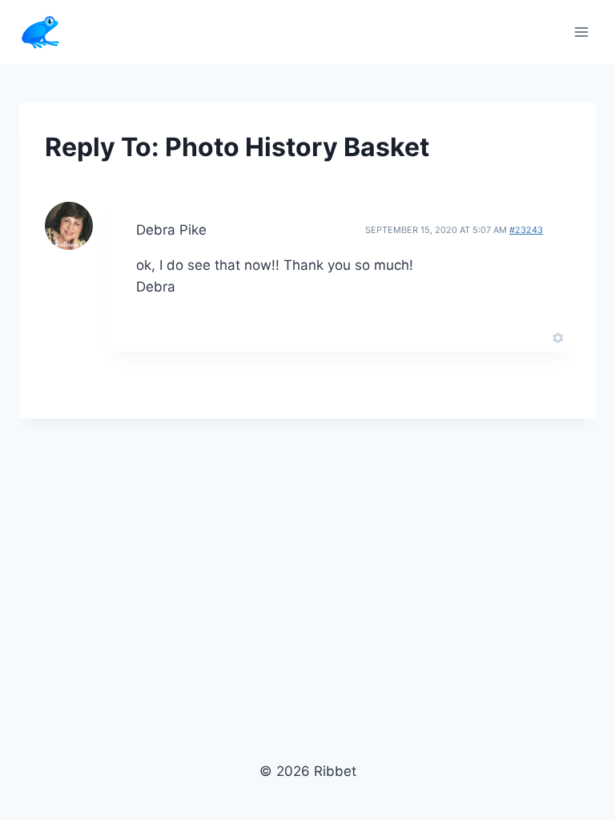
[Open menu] (581, 31)
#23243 (526, 229)
